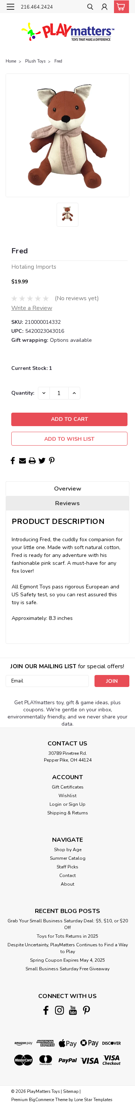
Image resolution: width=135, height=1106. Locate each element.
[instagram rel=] (59, 1010)
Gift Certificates (68, 787)
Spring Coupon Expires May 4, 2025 (67, 960)
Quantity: (22, 393)
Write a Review (31, 308)
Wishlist (67, 796)
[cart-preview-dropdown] (119, 6)
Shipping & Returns (67, 813)
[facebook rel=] (46, 1010)
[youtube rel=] (73, 1010)
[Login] (104, 8)
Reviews (67, 503)
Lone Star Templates (93, 1100)
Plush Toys (35, 61)
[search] (90, 8)
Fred (58, 61)
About (67, 884)
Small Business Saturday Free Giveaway (68, 969)
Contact (67, 876)
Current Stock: (31, 368)
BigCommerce (41, 1100)
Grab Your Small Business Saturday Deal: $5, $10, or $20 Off (68, 924)
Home (11, 61)
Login (56, 804)
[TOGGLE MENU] (10, 6)
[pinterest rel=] (86, 1010)
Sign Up (77, 804)
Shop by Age (67, 850)
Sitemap (70, 1091)
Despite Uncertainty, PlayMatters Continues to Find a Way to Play (68, 948)
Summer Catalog (68, 858)
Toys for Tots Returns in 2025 (67, 936)
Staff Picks (67, 867)
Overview (67, 489)
